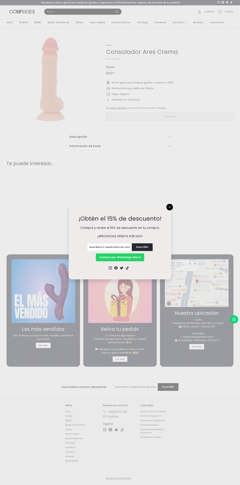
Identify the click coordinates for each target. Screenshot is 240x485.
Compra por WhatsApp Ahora (120, 257)
